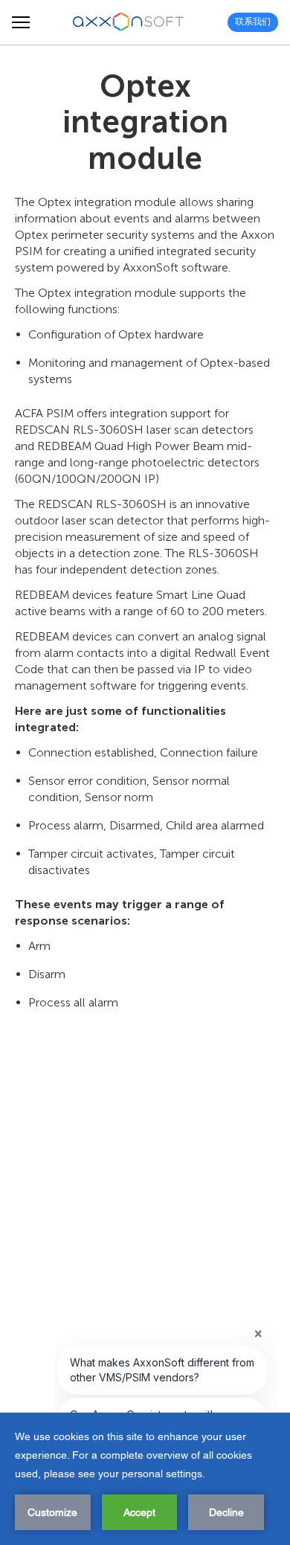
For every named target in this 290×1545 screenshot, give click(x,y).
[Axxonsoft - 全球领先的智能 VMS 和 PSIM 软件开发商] (128, 22)
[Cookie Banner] (145, 1479)
